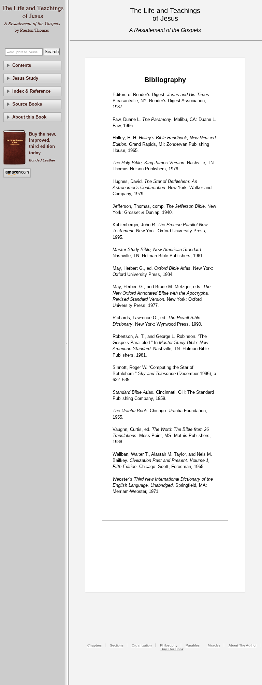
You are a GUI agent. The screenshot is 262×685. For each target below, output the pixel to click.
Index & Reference (31, 91)
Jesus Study (25, 78)
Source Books (27, 104)
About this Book (29, 117)
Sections (116, 645)
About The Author (243, 645)
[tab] (32, 65)
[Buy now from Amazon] (17, 173)
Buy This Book (172, 649)
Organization (142, 645)
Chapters (94, 645)
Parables (193, 645)
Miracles (214, 645)
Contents (21, 65)
